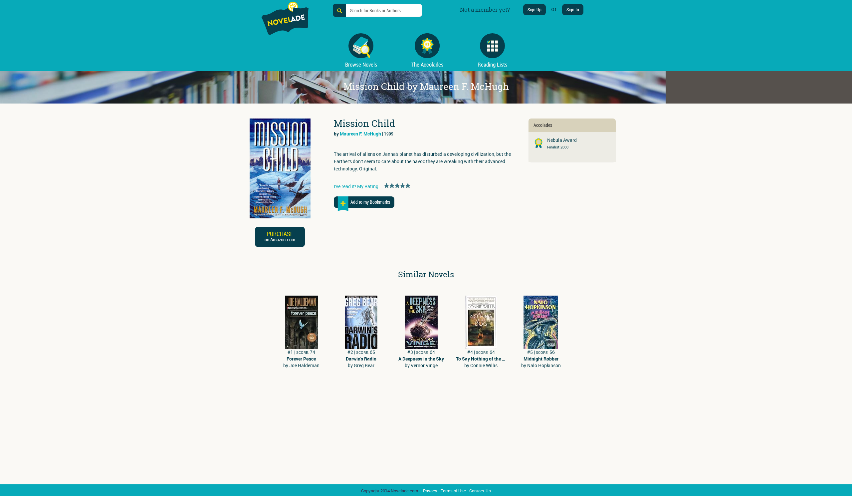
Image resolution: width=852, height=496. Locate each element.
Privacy (430, 491)
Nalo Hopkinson (544, 365)
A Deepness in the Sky (421, 359)
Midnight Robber (541, 359)
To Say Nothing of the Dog (481, 359)
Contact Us (480, 491)
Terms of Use (453, 491)
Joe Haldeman (304, 365)
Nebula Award (562, 140)
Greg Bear (364, 365)
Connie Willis (484, 365)
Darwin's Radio (361, 359)
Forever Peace (301, 359)
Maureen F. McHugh (360, 133)
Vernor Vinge (424, 365)
